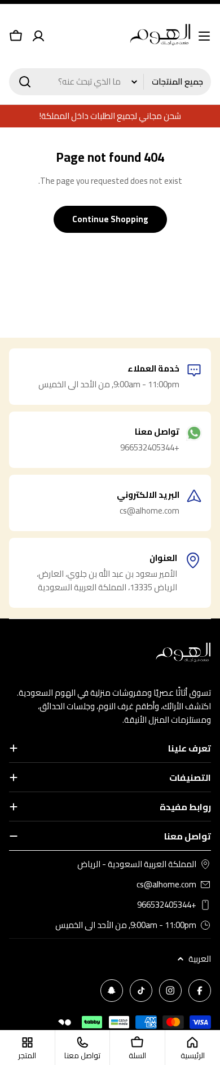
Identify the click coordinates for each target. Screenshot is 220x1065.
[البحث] (25, 82)
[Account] (38, 36)
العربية (199, 959)
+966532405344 (166, 905)
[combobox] (110, 81)
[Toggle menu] (204, 36)
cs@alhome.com (166, 884)
